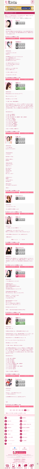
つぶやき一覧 (12, 38)
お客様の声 (9, 427)
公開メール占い (10, 430)
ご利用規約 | (23, 459)
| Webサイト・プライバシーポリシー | (19, 462)
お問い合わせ (25, 437)
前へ (11, 410)
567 (16, 410)
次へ (28, 410)
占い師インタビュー (26, 430)
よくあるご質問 (10, 437)
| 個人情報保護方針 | (17, 459)
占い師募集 (24, 440)
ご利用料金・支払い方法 (27, 424)
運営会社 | (23, 461)
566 (14, 410)
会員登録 (24, 417)
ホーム (8, 417)
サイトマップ (9, 443)
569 (22, 410)
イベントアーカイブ (10, 440)
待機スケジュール (10, 424)
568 (19, 410)
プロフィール (26, 38)
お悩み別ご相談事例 (26, 427)
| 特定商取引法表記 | (17, 461)
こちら (25, 454)
